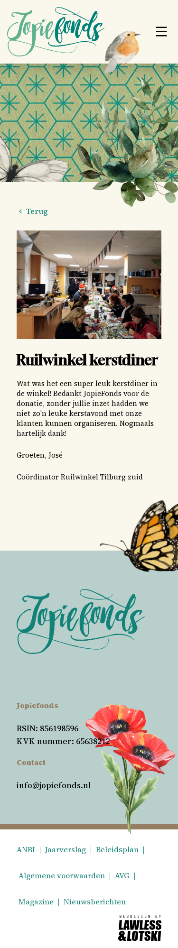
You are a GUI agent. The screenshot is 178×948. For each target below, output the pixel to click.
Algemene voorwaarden (62, 875)
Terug (36, 211)
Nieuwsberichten (95, 901)
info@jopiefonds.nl (54, 785)
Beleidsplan (117, 849)
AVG (122, 875)
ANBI (26, 849)
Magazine (36, 901)
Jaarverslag (65, 849)
